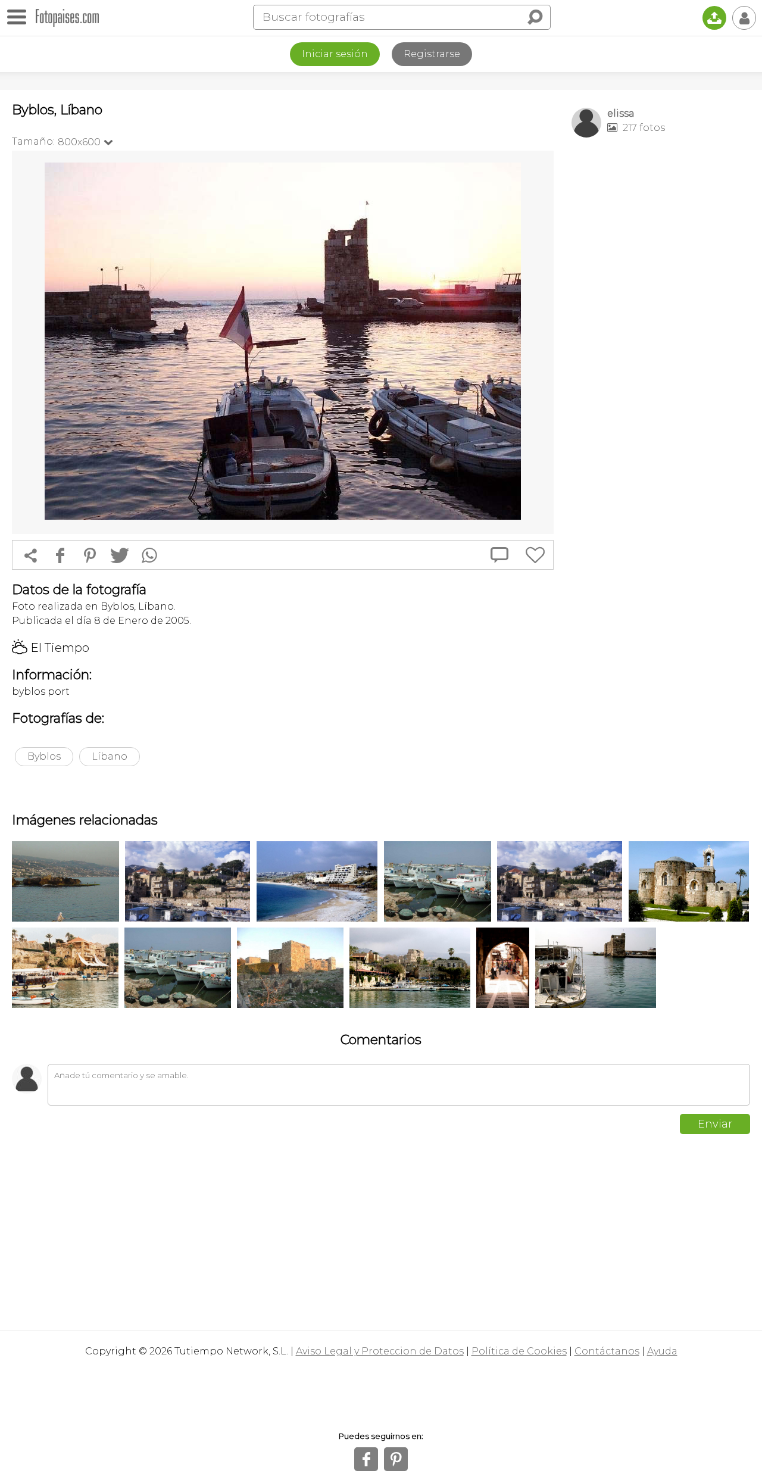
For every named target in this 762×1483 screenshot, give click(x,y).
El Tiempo (50, 648)
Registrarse (432, 54)
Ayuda (662, 1351)
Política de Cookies (519, 1351)
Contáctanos (606, 1351)
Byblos (44, 756)
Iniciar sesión (335, 54)
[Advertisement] (661, 334)
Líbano (109, 756)
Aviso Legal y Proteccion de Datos (380, 1351)
